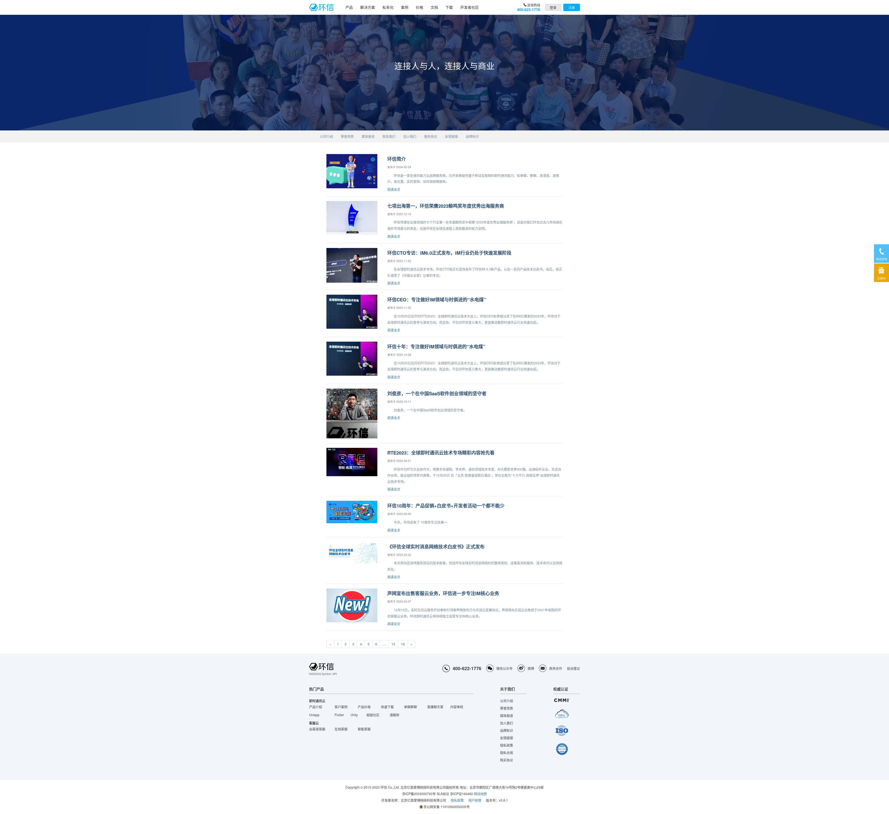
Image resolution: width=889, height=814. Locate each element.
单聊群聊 (410, 706)
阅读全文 (393, 189)
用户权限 (474, 800)
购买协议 (506, 760)
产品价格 (364, 706)
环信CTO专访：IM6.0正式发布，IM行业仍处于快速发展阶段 (449, 252)
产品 (349, 7)
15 (393, 644)
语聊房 (394, 714)
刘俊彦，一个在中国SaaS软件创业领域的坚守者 (436, 393)
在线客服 (341, 729)
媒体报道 (368, 136)
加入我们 (409, 136)
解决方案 (367, 7)
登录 (553, 7)
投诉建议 (573, 668)
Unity (354, 714)
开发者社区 (469, 7)
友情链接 (451, 136)
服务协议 (430, 136)
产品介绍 (315, 706)
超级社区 (372, 714)
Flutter (339, 714)
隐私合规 (506, 752)
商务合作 (555, 668)
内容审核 (456, 706)
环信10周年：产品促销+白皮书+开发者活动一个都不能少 (445, 505)
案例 (404, 7)
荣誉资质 (347, 136)
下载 (449, 7)
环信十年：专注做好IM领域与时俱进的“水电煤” (436, 346)
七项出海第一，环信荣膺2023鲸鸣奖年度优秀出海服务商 (445, 205)
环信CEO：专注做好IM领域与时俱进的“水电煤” (436, 299)
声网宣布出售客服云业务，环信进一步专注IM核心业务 (443, 593)
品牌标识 (472, 136)
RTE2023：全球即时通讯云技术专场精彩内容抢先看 (441, 452)
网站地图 (480, 793)
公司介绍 (326, 136)
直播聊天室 (435, 706)
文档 (434, 7)
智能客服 (364, 729)
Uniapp (314, 714)
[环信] (321, 7)
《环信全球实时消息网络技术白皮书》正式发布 (436, 546)
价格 (419, 7)
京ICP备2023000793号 (419, 793)
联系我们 (388, 136)
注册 (571, 7)
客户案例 (341, 706)
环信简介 (396, 158)
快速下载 (387, 706)
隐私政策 (506, 745)
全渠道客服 (317, 729)
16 (403, 644)
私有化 (388, 7)
